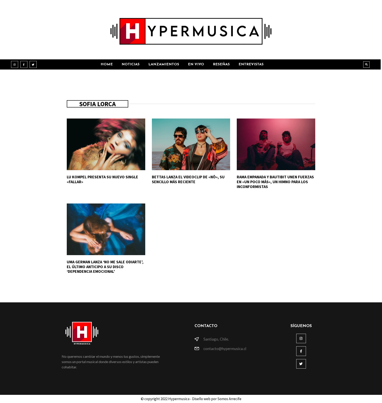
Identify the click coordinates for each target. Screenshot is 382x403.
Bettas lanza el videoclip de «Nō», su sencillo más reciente (188, 179)
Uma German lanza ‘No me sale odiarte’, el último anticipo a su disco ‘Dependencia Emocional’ (105, 266)
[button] (366, 64)
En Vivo (196, 64)
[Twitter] (33, 64)
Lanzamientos (163, 64)
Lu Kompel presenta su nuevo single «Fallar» (102, 179)
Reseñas (221, 64)
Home (107, 64)
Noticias (130, 64)
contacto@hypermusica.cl (224, 348)
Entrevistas (251, 64)
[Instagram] (14, 64)
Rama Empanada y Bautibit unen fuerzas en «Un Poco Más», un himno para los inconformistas (275, 181)
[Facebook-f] (23, 64)
